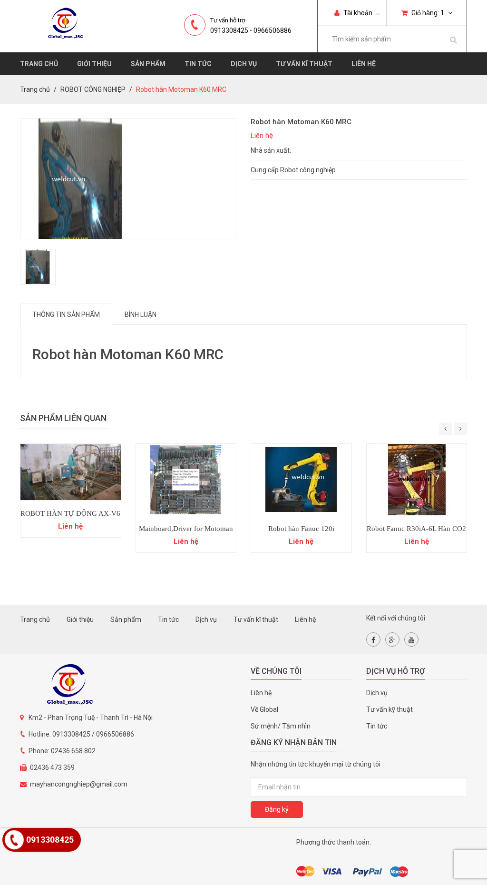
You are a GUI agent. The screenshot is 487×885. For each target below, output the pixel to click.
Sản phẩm (148, 64)
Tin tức (198, 64)
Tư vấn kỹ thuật (389, 709)
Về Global (264, 709)
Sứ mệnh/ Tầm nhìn (281, 726)
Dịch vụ (244, 64)
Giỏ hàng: (427, 13)
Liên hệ (363, 64)
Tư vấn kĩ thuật (304, 64)
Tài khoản (357, 13)
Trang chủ (39, 64)
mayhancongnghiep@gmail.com (78, 784)
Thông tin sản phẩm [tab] (66, 314)
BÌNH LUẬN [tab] (140, 314)
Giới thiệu (94, 64)
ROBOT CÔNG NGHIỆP (93, 89)
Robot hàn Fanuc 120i (301, 528)
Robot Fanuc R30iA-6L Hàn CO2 (416, 528)
